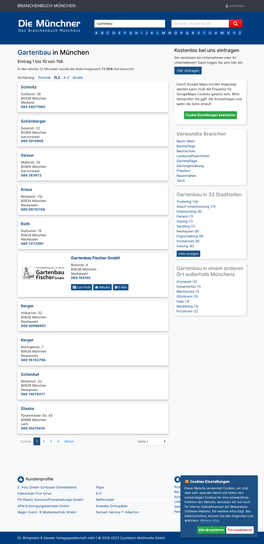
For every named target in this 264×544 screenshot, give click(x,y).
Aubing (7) (185, 221)
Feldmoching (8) (189, 211)
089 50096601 (33, 326)
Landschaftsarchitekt (193, 156)
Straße (78, 77)
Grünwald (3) (187, 282)
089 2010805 (32, 141)
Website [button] (104, 287)
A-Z (66, 77)
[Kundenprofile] (21, 479)
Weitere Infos (209, 520)
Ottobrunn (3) (187, 296)
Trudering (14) (187, 202)
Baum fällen (186, 141)
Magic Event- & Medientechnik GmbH (47, 512)
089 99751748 (33, 209)
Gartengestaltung (190, 166)
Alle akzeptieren (211, 530)
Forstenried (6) (188, 241)
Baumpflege (186, 146)
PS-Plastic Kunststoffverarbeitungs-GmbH (50, 500)
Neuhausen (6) (188, 231)
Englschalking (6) (190, 236)
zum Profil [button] (83, 287)
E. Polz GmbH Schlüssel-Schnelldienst (47, 487)
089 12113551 (32, 243)
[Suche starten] (235, 24)
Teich (181, 181)
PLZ (57, 77)
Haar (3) (183, 301)
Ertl (98, 493)
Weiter (69, 441)
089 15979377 (33, 394)
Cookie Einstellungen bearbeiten (210, 115)
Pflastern (183, 171)
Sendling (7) (186, 226)
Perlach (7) (185, 216)
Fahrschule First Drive (34, 493)
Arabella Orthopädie (111, 506)
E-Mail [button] (122, 287)
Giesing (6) (185, 246)
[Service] (177, 479)
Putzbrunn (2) (187, 311)
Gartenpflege (187, 161)
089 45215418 (33, 428)
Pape (100, 487)
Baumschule (186, 151)
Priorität (44, 77)
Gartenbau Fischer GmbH (95, 257)
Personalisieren (240, 530)
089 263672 (31, 175)
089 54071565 (33, 107)
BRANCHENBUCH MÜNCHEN (46, 5)
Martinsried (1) (188, 291)
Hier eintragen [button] (188, 70)
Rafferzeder (105, 500)
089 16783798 (33, 360)
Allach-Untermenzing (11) (196, 206)
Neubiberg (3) (187, 306)
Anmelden (236, 6)
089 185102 (81, 278)
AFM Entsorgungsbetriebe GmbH (43, 506)
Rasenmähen (186, 176)
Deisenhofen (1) (189, 286)
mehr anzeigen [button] (188, 253)
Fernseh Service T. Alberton (117, 512)
